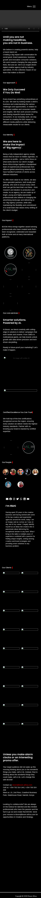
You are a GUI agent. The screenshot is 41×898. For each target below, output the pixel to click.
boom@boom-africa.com (22, 785)
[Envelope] (7, 498)
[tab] (5, 472)
